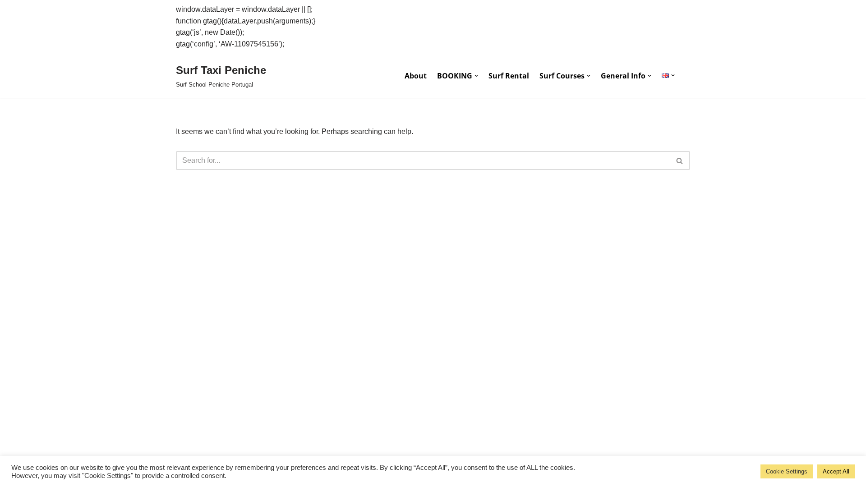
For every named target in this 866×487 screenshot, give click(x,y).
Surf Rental (508, 76)
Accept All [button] (836, 471)
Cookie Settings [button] (786, 471)
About (416, 76)
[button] (476, 76)
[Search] (680, 160)
